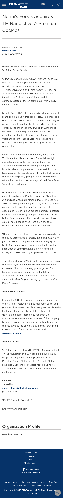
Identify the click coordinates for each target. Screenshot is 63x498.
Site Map (53, 481)
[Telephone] (51, 4)
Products (31, 456)
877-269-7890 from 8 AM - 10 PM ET (31, 471)
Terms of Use (10, 481)
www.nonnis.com (11, 333)
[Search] (59, 4)
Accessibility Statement (41, 485)
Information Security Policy (32, 481)
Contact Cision (31, 452)
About (31, 459)
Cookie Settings (19, 485)
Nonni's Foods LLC (12, 434)
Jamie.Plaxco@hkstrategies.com (20, 388)
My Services (30, 463)
